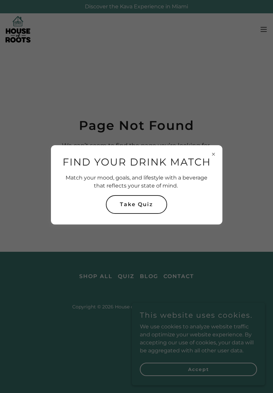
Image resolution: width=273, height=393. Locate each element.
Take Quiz (136, 204)
